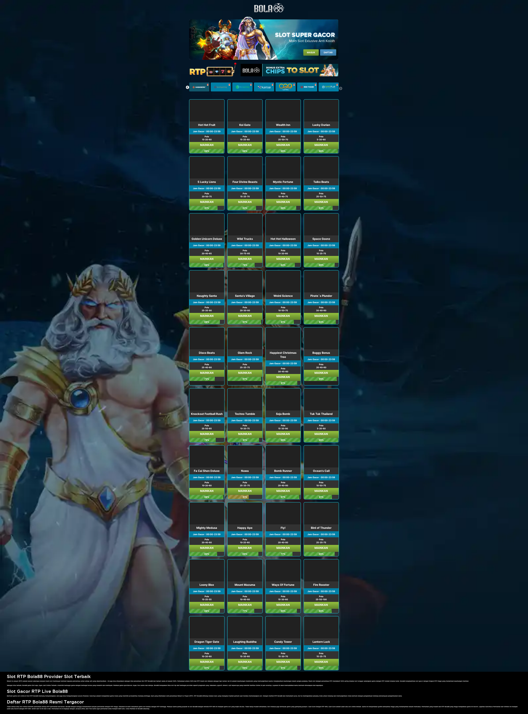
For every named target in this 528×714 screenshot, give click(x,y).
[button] (187, 87)
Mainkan (207, 145)
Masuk (311, 52)
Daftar (328, 52)
